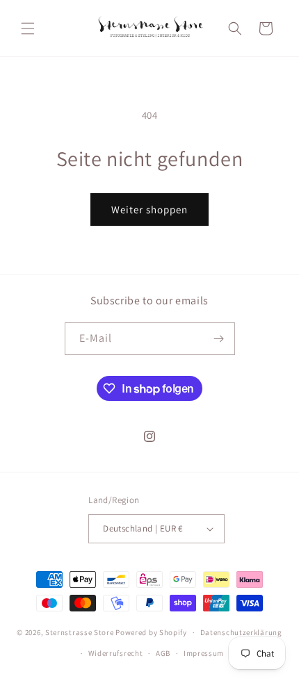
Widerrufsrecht (115, 653)
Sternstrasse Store (79, 632)
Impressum (204, 653)
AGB (163, 653)
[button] (28, 28)
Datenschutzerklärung (241, 632)
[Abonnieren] (219, 338)
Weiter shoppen (149, 209)
